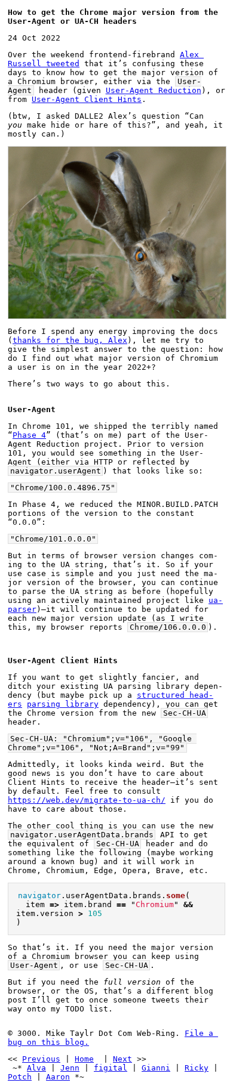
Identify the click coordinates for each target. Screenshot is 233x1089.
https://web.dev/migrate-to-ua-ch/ (86, 800)
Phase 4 (29, 435)
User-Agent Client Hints (87, 99)
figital (110, 1067)
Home (84, 1058)
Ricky (197, 1067)
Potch (20, 1076)
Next (122, 1058)
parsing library (63, 704)
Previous (41, 1058)
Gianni (156, 1067)
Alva (36, 1067)
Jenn (69, 1067)
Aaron (58, 1076)
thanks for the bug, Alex (70, 340)
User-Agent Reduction (153, 90)
